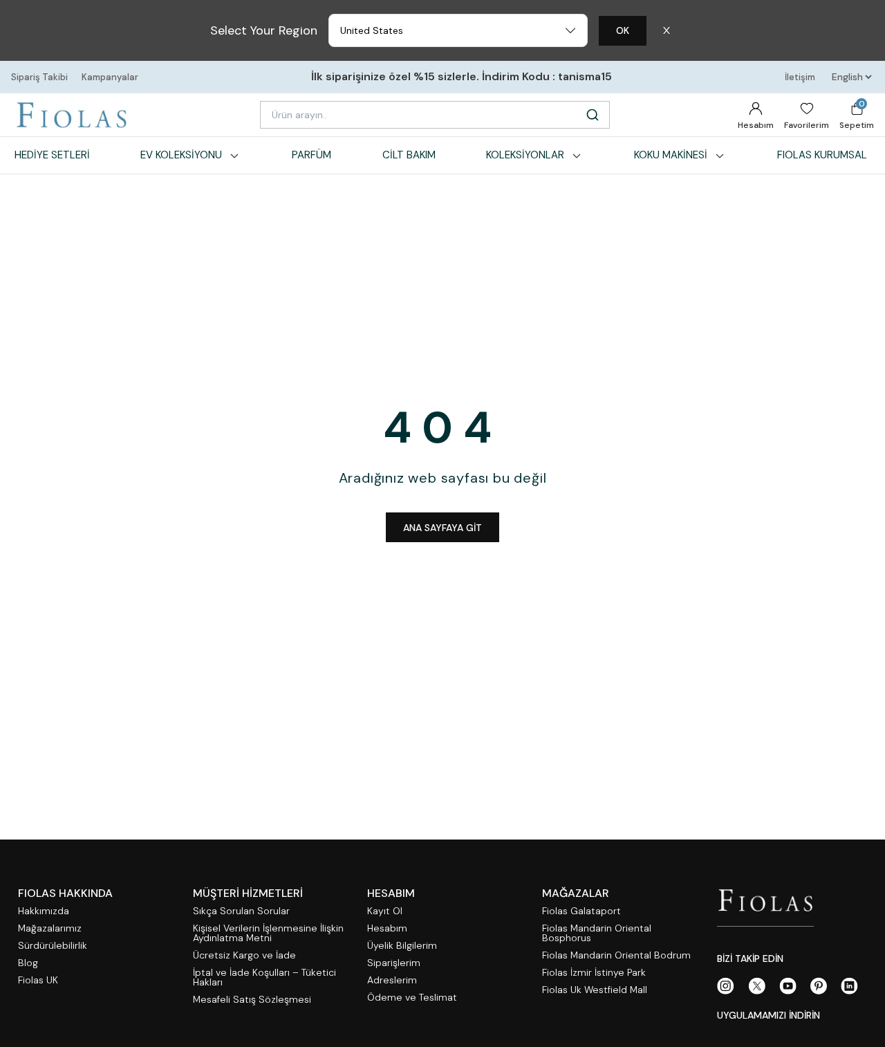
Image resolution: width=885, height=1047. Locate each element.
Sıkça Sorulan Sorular (241, 911)
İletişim (800, 77)
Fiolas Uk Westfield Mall (594, 990)
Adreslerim (392, 980)
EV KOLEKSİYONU (181, 155)
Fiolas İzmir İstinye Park (594, 972)
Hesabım (756, 125)
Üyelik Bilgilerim (402, 946)
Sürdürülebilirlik (52, 946)
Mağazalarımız (50, 928)
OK (622, 30)
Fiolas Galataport (581, 911)
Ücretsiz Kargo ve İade (244, 955)
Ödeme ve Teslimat (412, 997)
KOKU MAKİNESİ (670, 155)
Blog (28, 963)
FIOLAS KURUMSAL (822, 155)
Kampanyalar (110, 77)
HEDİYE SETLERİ (52, 155)
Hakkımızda (43, 911)
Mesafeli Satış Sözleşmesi (252, 999)
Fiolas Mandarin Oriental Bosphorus (596, 933)
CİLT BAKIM (409, 155)
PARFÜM (311, 155)
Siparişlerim (393, 963)
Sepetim (856, 114)
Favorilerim (806, 125)
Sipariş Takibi (39, 77)
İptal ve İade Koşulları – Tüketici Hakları (264, 977)
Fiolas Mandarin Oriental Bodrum (616, 955)
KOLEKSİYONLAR (525, 155)
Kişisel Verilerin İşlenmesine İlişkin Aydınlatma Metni (268, 933)
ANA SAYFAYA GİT (442, 527)
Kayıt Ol (384, 911)
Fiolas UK (38, 980)
